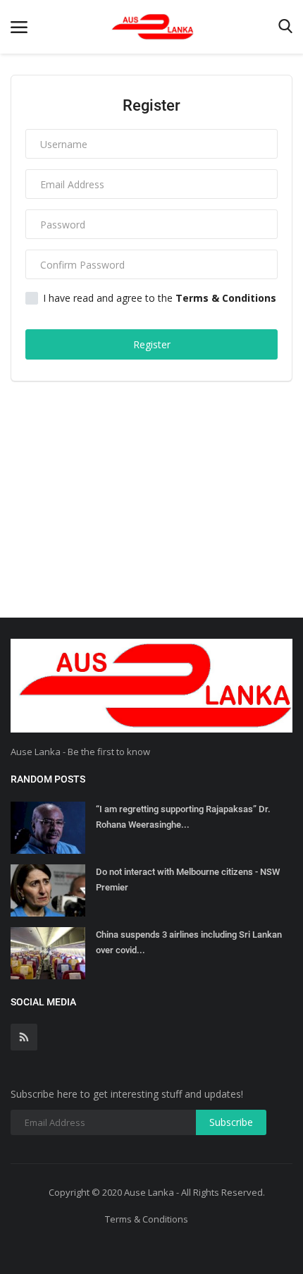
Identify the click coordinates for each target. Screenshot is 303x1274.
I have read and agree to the (159, 298)
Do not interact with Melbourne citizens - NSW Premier (188, 879)
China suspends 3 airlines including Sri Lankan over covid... (189, 942)
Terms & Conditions (146, 1219)
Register (152, 344)
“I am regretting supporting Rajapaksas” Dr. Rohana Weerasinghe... (183, 817)
